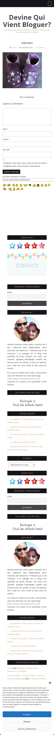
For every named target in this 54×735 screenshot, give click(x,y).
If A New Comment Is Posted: (14, 176)
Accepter (27, 714)
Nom (5, 129)
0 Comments (40, 47)
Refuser (27, 721)
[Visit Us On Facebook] (19, 245)
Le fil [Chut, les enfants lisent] (22, 442)
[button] (50, 683)
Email (9, 292)
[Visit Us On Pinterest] (27, 245)
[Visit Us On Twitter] (12, 245)
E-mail (6, 139)
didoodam (27, 42)
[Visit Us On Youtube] (34, 245)
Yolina (14, 47)
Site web (6, 149)
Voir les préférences (27, 729)
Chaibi (9, 668)
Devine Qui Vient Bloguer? (27, 21)
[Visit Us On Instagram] (41, 245)
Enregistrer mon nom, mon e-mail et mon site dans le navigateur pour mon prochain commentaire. (25, 164)
